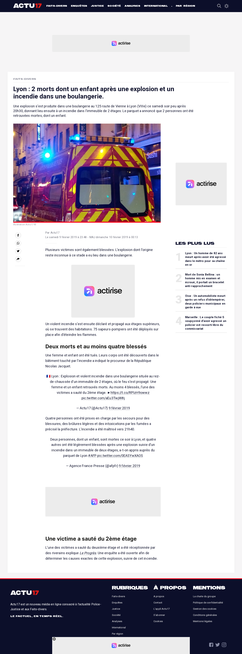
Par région (185, 5)
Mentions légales (202, 621)
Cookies (158, 621)
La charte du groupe (204, 596)
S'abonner (159, 615)
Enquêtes (79, 5)
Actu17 (28, 5)
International (156, 5)
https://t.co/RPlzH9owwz (130, 393)
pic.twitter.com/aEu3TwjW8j (103, 398)
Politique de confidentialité (208, 602)
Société (114, 5)
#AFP (92, 456)
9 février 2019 (119, 408)
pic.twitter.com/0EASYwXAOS (120, 456)
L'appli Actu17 (162, 608)
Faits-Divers (24, 78)
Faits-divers (56, 5)
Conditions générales (205, 615)
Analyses (132, 5)
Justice (97, 5)
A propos (159, 596)
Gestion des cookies (204, 608)
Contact (158, 602)
